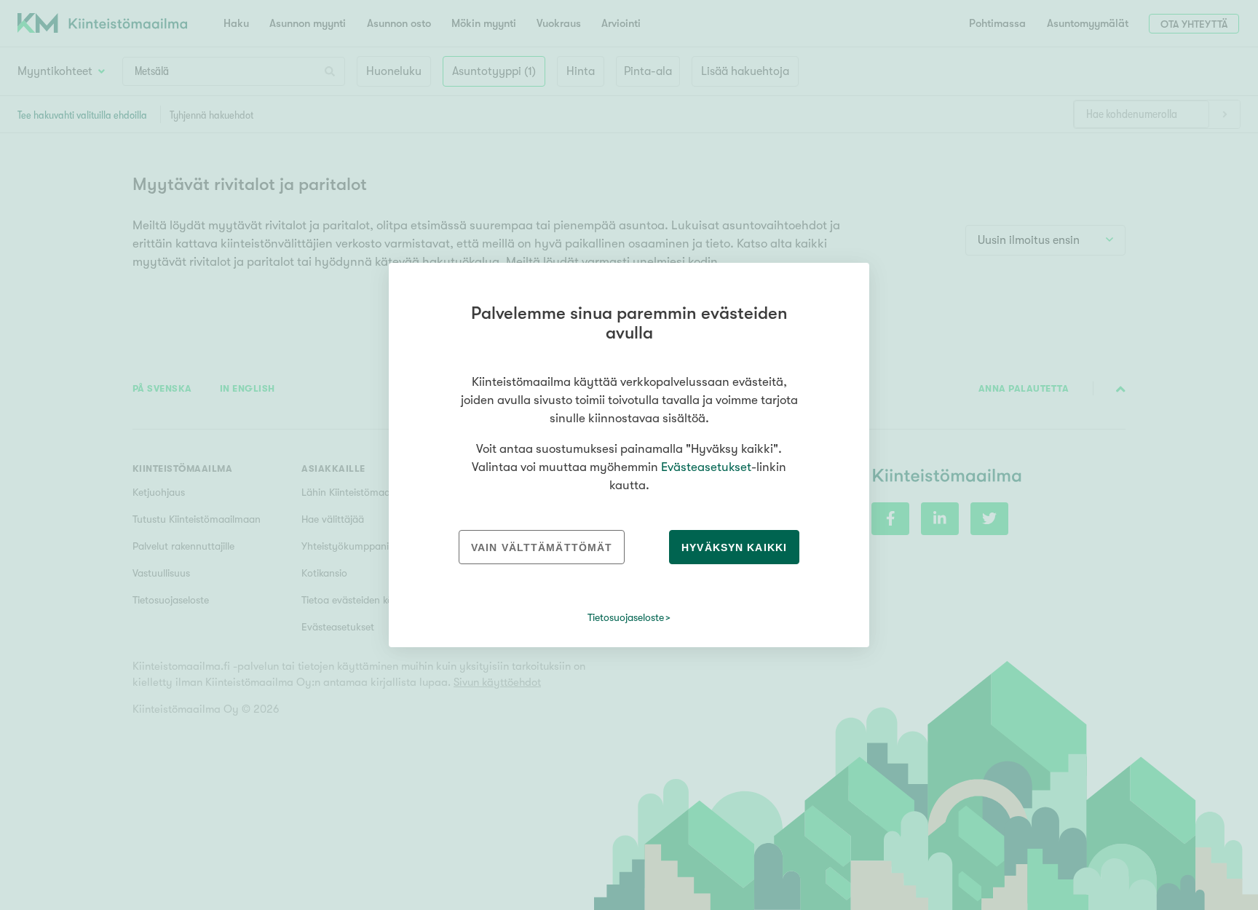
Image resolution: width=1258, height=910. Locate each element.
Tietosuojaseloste (626, 617)
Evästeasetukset (706, 467)
